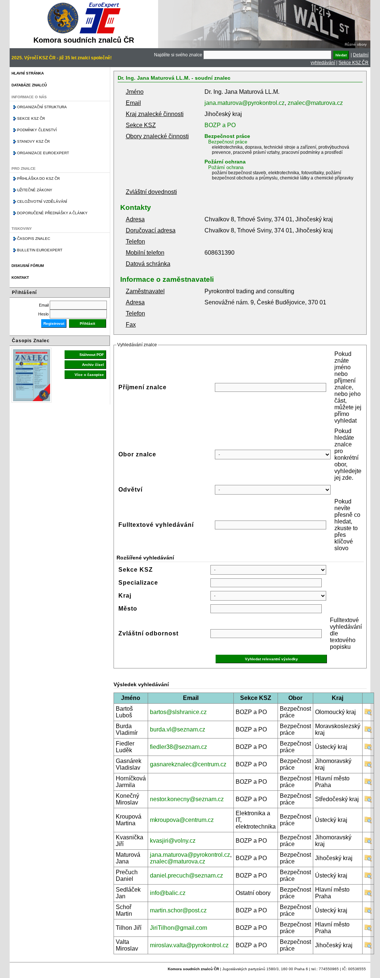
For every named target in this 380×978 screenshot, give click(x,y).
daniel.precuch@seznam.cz (186, 875)
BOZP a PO (220, 125)
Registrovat (53, 323)
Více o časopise (89, 375)
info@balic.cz (168, 893)
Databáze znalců (29, 85)
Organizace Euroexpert (43, 153)
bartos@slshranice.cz (178, 712)
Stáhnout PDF (91, 355)
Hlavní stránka (28, 73)
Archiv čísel (93, 365)
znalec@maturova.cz (315, 103)
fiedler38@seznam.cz (178, 747)
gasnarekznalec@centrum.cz (188, 764)
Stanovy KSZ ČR (33, 141)
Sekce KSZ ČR (353, 62)
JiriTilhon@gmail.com (178, 928)
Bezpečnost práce (227, 136)
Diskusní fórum (28, 266)
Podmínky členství (37, 130)
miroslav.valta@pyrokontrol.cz (189, 945)
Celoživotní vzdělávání (42, 201)
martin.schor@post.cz (178, 910)
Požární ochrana (225, 162)
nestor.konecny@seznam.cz (187, 799)
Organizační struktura (42, 107)
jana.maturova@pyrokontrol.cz (244, 103)
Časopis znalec (33, 239)
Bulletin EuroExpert (39, 250)
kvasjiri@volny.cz (173, 840)
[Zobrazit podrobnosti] (368, 714)
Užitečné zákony (34, 190)
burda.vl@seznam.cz (177, 729)
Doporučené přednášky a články (52, 213)
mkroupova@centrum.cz (182, 820)
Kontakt (20, 277)
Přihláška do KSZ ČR (38, 178)
